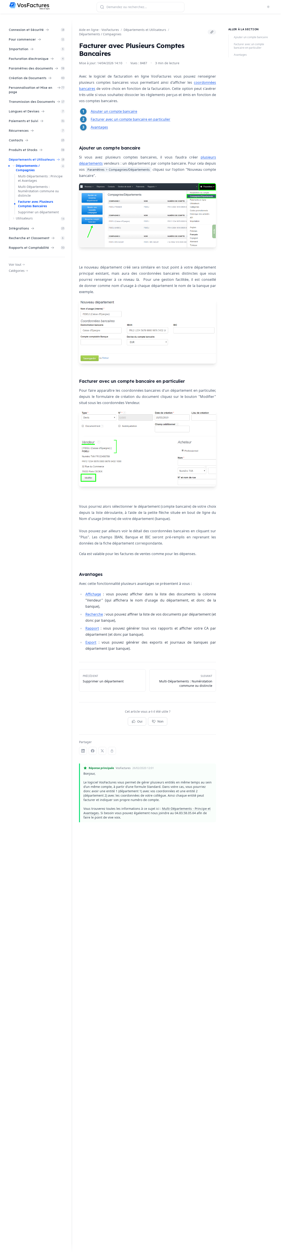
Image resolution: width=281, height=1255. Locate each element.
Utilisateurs (24, 218)
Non (160, 721)
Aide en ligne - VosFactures (99, 30)
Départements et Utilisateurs (145, 30)
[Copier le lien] (212, 32)
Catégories (17, 271)
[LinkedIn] (83, 751)
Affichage (93, 594)
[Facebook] (93, 751)
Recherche (94, 614)
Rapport (92, 628)
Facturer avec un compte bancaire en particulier (130, 119)
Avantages (99, 127)
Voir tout (15, 264)
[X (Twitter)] (102, 751)
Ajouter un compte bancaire (114, 111)
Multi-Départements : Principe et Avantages (40, 178)
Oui (139, 721)
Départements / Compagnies (28, 168)
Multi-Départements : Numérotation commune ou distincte (38, 191)
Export (90, 642)
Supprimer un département (38, 212)
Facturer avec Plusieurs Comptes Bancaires (35, 203)
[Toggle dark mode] (268, 7)
